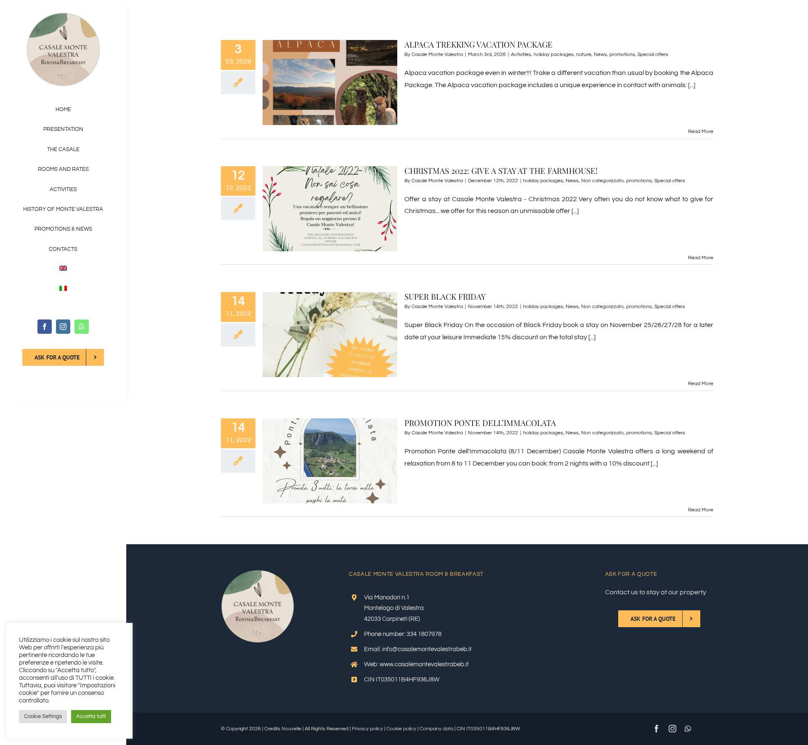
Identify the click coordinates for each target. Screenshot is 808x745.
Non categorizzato (602, 181)
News (600, 54)
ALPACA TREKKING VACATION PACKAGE (478, 44)
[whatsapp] (81, 326)
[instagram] (63, 326)
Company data (436, 729)
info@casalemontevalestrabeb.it (427, 649)
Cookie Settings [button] (43, 716)
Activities (521, 54)
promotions (622, 54)
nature (583, 54)
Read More (700, 131)
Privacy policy (367, 729)
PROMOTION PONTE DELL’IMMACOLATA (480, 422)
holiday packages (554, 54)
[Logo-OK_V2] (63, 16)
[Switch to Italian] (63, 289)
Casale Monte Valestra (437, 54)
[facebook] (44, 326)
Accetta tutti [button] (91, 716)
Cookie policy (401, 729)
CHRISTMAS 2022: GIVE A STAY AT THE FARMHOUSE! (501, 170)
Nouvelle (291, 729)
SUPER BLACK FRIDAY (445, 296)
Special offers (653, 54)
